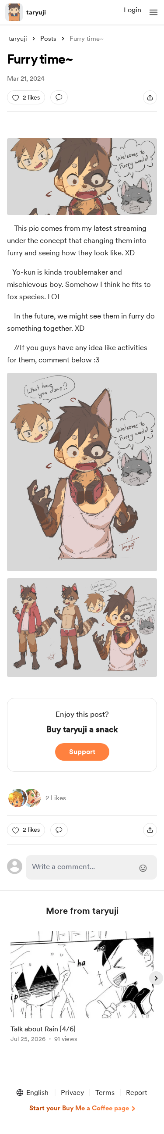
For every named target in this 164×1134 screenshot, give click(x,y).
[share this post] (150, 97)
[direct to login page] (91, 867)
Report (136, 1092)
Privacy (72, 1092)
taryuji (36, 12)
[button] (153, 12)
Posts (48, 39)
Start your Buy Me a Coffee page (79, 1108)
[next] (156, 978)
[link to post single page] (82, 988)
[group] (82, 991)
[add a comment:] (59, 97)
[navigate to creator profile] (14, 12)
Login (132, 10)
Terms (105, 1092)
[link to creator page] (31, 798)
